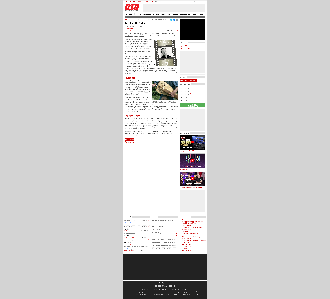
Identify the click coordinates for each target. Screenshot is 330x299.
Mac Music (185, 231)
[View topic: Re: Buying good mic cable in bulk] (148, 233)
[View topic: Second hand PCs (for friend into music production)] (177, 242)
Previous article (131, 142)
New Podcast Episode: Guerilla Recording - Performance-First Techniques (164, 248)
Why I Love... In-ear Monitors (188, 96)
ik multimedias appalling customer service (164, 245)
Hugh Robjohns (128, 222)
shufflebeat (127, 235)
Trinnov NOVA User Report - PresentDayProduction (191, 187)
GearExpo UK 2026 (184, 169)
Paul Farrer (128, 30)
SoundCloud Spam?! (157, 226)
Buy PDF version (129, 139)
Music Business (198, 14)
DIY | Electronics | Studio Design (191, 237)
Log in (126, 1)
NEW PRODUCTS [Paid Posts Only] (192, 227)
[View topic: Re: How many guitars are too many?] (148, 240)
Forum (138, 14)
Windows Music (186, 229)
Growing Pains (130, 77)
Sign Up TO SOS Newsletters (192, 105)
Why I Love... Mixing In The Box (188, 93)
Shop (147, 1)
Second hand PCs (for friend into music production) (164, 242)
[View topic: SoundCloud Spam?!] (177, 226)
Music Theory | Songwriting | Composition (194, 240)
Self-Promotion (186, 246)
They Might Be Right (132, 115)
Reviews (156, 14)
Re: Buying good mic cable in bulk (133, 233)
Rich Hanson (127, 242)
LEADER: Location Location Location (190, 90)
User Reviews (186, 242)
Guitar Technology (127, 244)
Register (132, 1)
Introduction (184, 45)
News (131, 14)
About (146, 283)
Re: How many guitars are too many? (134, 240)
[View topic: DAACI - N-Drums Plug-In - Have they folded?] (177, 239)
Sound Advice (185, 14)
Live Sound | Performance (189, 235)
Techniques (165, 14)
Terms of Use (181, 283)
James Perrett (127, 249)
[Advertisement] (192, 120)
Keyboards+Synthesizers (189, 223)
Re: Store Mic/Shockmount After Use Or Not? (136, 220)
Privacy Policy (173, 283)
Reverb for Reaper (157, 233)
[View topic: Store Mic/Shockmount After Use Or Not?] (177, 220)
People (175, 14)
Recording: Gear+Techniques (129, 224)
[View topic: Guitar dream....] (177, 223)
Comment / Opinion (131, 28)
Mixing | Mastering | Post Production (192, 222)
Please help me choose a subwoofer (162, 236)
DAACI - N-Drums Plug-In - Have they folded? (164, 239)
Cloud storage (156, 229)
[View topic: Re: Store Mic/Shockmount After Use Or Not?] (148, 220)
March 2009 (175, 30)
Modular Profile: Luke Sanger (188, 87)
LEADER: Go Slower (185, 99)
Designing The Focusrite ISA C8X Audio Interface (190, 151)
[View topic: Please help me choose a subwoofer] (177, 236)
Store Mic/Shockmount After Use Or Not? (163, 220)
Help (152, 1)
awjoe (125, 229)
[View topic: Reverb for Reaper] (177, 233)
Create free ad (192, 80)
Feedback (185, 248)
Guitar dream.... (156, 223)
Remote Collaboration (188, 244)
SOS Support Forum (187, 250)
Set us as (157, 19)
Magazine (147, 14)
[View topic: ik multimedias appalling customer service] (177, 245)
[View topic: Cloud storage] (177, 230)
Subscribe (140, 1)
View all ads (183, 80)
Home (126, 14)
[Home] (132, 7)
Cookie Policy (160, 283)
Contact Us (153, 283)
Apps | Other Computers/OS (190, 233)
